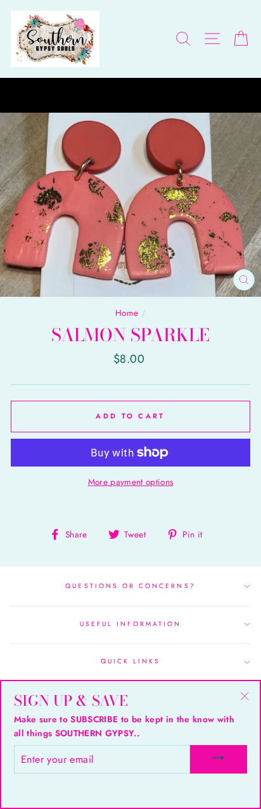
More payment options (131, 481)
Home (126, 312)
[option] (130, 95)
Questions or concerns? (130, 586)
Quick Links (131, 661)
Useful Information (130, 624)
